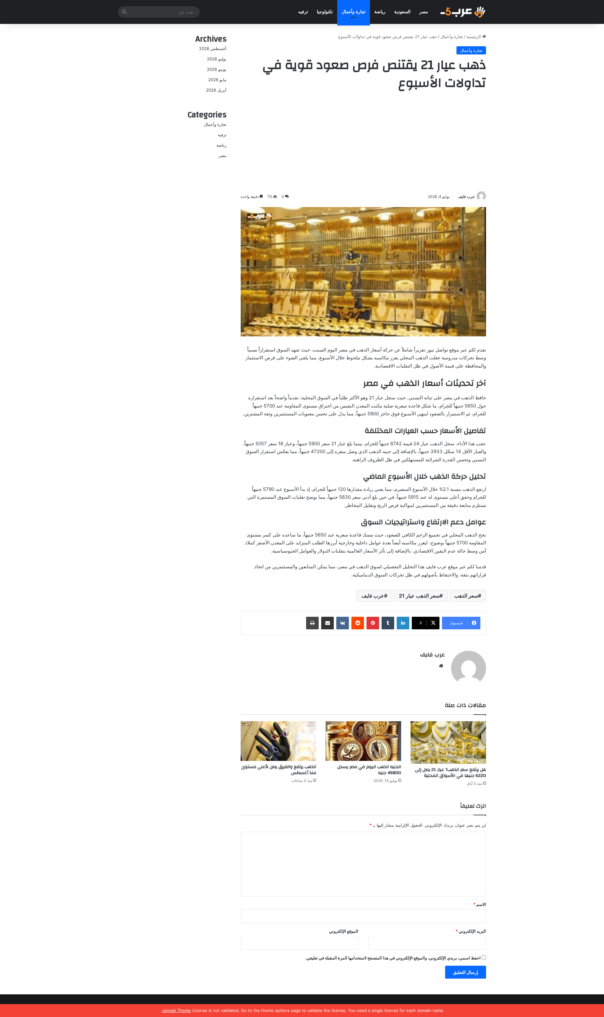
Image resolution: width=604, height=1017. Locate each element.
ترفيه (303, 11)
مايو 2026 (217, 79)
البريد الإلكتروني (471, 931)
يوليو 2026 (216, 58)
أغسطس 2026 (212, 48)
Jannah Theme (176, 1010)
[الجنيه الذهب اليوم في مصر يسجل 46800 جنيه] (363, 741)
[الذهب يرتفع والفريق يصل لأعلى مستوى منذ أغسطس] (278, 741)
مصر (423, 11)
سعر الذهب (466, 596)
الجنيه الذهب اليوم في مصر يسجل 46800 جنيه (369, 770)
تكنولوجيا (325, 11)
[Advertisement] (363, 142)
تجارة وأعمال (354, 11)
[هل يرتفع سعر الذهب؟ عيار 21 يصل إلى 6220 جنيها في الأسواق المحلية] (448, 742)
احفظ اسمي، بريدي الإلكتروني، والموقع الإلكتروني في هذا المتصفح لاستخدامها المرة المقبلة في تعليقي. (393, 957)
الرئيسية (474, 36)
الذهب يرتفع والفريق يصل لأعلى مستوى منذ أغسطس (278, 770)
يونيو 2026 (216, 69)
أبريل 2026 (216, 90)
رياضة (379, 11)
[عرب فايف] (462, 12)
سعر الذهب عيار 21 (419, 596)
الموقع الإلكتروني (343, 931)
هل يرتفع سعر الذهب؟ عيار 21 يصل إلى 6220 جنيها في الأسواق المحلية (450, 773)
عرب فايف (466, 196)
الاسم (479, 904)
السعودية (402, 11)
